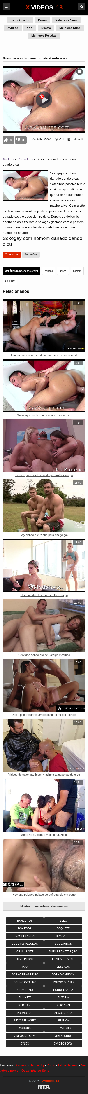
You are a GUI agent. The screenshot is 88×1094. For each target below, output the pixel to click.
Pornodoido (25, 989)
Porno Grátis (63, 982)
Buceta (46, 28)
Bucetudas (63, 943)
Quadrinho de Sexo (35, 1070)
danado (49, 270)
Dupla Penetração (63, 951)
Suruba (25, 1028)
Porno (42, 20)
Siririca (63, 1020)
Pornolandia (63, 989)
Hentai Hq (37, 1065)
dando (63, 270)
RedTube (24, 1005)
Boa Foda (25, 928)
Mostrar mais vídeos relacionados (44, 906)
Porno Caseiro (25, 982)
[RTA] (44, 1088)
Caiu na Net (24, 951)
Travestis (63, 1028)
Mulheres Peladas (43, 35)
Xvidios (12, 28)
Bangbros (24, 920)
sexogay (10, 280)
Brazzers (63, 936)
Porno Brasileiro (25, 974)
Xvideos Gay (63, 1043)
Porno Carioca (63, 974)
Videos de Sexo (66, 20)
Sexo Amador (20, 20)
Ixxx (25, 966)
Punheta (25, 997)
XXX (30, 28)
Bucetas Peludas (25, 943)
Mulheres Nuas (69, 28)
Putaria (63, 997)
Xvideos (8, 159)
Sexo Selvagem (25, 1020)
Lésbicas (63, 966)
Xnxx (25, 1043)
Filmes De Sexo (63, 959)
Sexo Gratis (63, 1012)
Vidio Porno (63, 1036)
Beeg (63, 920)
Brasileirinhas (25, 936)
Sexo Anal (63, 1005)
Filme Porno (25, 959)
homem (77, 270)
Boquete (63, 928)
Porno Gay (25, 159)
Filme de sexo (68, 1065)
